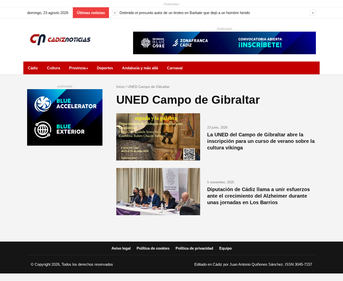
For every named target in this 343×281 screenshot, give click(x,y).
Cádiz (33, 68)
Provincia (77, 68)
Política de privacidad (194, 248)
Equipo (225, 248)
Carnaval (175, 68)
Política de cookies (153, 248)
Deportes (105, 68)
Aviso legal (121, 248)
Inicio (120, 87)
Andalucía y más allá (140, 68)
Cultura (53, 68)
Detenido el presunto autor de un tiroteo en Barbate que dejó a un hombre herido (185, 13)
